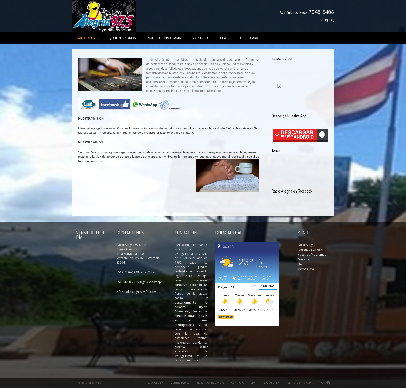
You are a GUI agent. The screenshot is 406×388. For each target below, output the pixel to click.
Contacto (201, 38)
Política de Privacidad (300, 382)
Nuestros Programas (165, 38)
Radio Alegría (88, 38)
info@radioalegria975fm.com (136, 292)
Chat (224, 38)
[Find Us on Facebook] (326, 20)
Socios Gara (248, 38)
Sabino (90, 383)
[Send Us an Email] (321, 20)
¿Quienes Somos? (123, 38)
